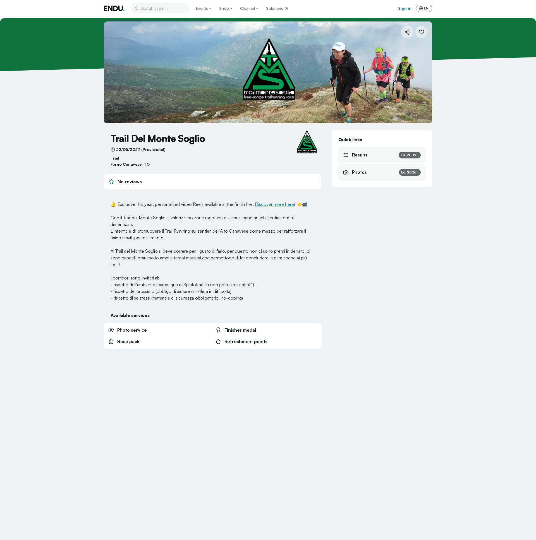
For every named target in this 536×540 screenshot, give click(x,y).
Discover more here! (275, 204)
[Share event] (407, 32)
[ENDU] (114, 8)
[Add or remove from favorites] (421, 32)
